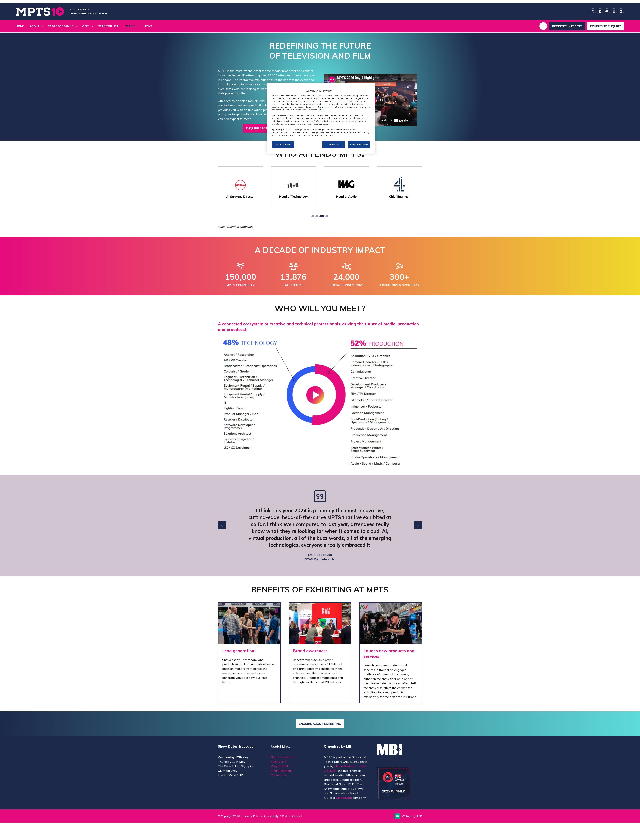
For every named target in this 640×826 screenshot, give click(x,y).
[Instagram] (614, 11)
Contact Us (278, 775)
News (148, 26)
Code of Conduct (292, 816)
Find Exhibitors (281, 771)
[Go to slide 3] (321, 216)
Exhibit (130, 26)
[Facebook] (621, 11)
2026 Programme (60, 26)
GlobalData (344, 798)
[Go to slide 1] (313, 216)
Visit (85, 26)
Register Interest (282, 757)
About (35, 26)
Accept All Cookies (359, 144)
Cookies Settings (283, 144)
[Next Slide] (418, 525)
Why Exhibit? (280, 766)
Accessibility (271, 816)
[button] (543, 26)
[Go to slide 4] (326, 216)
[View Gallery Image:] (240, 189)
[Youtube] (607, 11)
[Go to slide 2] (317, 216)
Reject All (334, 144)
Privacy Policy (252, 816)
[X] (593, 11)
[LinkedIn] (600, 11)
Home (20, 26)
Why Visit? (278, 762)
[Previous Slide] (222, 525)
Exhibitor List (108, 26)
